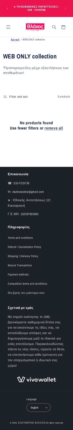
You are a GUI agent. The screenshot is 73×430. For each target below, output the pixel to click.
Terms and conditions (20, 238)
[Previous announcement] (7, 8)
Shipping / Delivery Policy (23, 256)
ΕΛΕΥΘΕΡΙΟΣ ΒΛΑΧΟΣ (31, 422)
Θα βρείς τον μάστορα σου (26, 293)
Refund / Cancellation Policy (24, 247)
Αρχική (15, 39)
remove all (54, 128)
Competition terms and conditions (27, 284)
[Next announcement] (65, 8)
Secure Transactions (20, 265)
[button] (8, 27)
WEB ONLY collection (34, 39)
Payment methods (18, 274)
